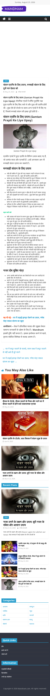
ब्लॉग (4, 615)
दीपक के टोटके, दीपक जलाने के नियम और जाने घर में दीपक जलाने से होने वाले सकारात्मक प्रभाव (23, 402)
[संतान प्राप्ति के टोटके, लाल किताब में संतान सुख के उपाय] (24, 412)
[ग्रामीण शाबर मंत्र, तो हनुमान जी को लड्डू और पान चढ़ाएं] (9, 542)
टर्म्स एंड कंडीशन (6, 677)
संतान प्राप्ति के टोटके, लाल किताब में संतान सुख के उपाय (25, 438)
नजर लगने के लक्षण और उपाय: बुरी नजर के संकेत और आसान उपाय (24, 474)
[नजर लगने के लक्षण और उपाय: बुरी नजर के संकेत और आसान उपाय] (24, 447)
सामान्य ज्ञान (6, 619)
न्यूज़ (30, 611)
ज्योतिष (5, 611)
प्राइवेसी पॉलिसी (6, 669)
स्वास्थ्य (31, 624)
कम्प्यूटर (31, 606)
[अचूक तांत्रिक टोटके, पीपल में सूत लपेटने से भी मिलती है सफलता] (9, 555)
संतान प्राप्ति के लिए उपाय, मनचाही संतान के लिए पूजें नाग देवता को (31, 582)
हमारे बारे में (4, 650)
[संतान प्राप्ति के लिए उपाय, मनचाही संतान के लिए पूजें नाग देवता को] (9, 580)
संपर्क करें (4, 654)
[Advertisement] (25, 51)
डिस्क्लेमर (4, 673)
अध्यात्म (5, 606)
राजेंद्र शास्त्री (21, 92)
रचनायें (31, 615)
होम (2, 646)
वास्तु (31, 619)
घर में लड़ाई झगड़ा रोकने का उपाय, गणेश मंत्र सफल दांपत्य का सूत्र (23, 360)
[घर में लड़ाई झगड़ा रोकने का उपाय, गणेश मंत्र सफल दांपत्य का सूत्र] (9, 567)
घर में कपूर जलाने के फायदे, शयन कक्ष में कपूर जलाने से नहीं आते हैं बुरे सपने (24, 350)
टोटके (6, 81)
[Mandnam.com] (4, 18)
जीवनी (5, 624)
